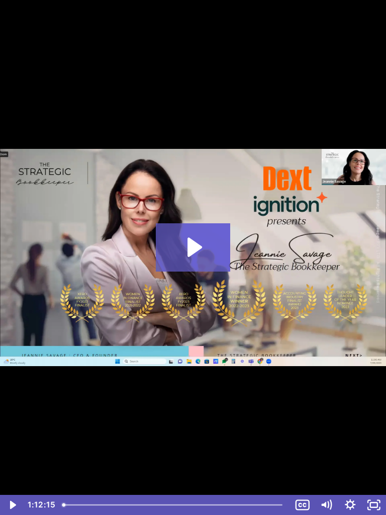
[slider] (175, 505)
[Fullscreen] (374, 505)
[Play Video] (12, 505)
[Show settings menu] (350, 505)
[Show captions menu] (303, 505)
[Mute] (326, 505)
